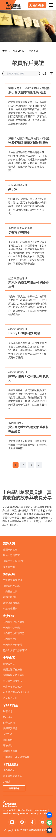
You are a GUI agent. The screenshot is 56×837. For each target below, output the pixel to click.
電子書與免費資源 (12, 776)
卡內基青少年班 (11, 627)
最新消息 (8, 711)
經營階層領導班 (11, 602)
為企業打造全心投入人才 (16, 692)
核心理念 (8, 717)
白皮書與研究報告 (12, 680)
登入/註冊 (38, 5)
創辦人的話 (9, 722)
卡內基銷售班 (10, 591)
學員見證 (33, 51)
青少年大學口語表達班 (15, 650)
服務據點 (8, 745)
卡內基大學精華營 (12, 644)
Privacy (34, 813)
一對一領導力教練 (12, 686)
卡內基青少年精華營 (13, 633)
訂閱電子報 (14, 788)
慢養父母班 (9, 566)
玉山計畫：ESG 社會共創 (16, 756)
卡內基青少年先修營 (13, 622)
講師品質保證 (10, 728)
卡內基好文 (9, 770)
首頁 (4, 51)
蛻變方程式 (9, 663)
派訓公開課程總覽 (12, 669)
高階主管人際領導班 (13, 561)
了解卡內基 (18, 51)
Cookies (44, 813)
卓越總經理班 (10, 608)
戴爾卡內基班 (10, 549)
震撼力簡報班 (10, 597)
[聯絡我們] (49, 830)
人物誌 (6, 781)
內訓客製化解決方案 (13, 675)
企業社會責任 (10, 751)
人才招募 (8, 734)
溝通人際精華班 (11, 555)
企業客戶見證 (10, 697)
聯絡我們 (8, 739)
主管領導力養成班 (12, 580)
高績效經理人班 (11, 585)
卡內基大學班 (10, 639)
